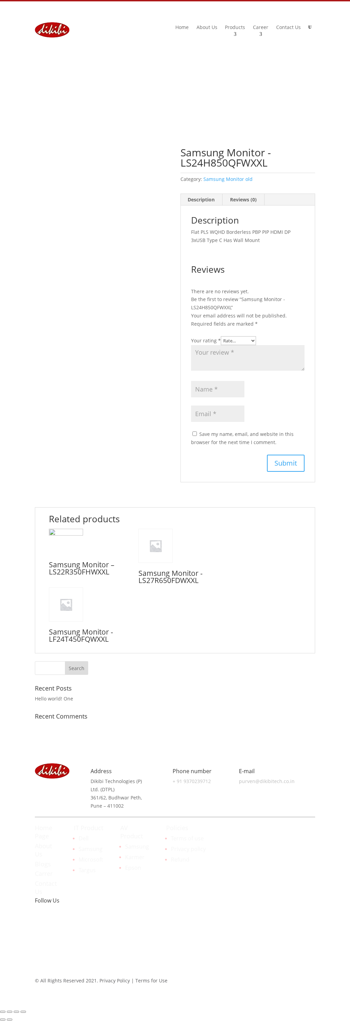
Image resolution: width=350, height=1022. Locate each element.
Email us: (262, 94)
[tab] (201, 199)
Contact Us (288, 27)
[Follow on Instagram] (309, 98)
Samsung (91, 849)
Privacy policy (188, 849)
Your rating (206, 340)
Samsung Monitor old (228, 179)
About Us (207, 27)
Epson (133, 867)
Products (235, 27)
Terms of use (187, 838)
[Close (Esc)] (2, 1012)
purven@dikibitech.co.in (267, 781)
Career (260, 27)
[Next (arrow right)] (9, 1020)
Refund (180, 859)
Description (201, 199)
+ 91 (192, 781)
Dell (84, 838)
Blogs (43, 864)
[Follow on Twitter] (67, 926)
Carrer (44, 874)
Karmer (135, 857)
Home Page (43, 832)
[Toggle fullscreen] (16, 1012)
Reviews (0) (243, 199)
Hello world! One (54, 698)
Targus (87, 870)
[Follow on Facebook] (306, 86)
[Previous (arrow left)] (2, 1020)
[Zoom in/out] (23, 1012)
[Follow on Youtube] (81, 926)
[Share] (9, 1012)
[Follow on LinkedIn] (293, 86)
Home (182, 27)
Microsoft (91, 859)
